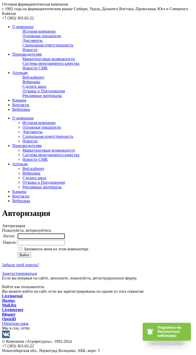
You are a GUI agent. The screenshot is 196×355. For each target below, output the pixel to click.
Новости (30, 141)
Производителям (27, 54)
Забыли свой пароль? (20, 265)
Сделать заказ (34, 178)
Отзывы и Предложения (43, 182)
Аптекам (20, 72)
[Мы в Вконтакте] (98, 334)
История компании (39, 122)
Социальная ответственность (47, 136)
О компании (23, 27)
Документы (32, 132)
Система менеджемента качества (50, 155)
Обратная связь (15, 323)
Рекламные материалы (42, 187)
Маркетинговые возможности (48, 150)
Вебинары (21, 109)
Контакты (20, 105)
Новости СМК (35, 159)
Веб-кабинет (33, 168)
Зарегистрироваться (19, 273)
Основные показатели (41, 127)
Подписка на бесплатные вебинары (169, 331)
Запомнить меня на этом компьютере (55, 249)
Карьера (19, 100)
